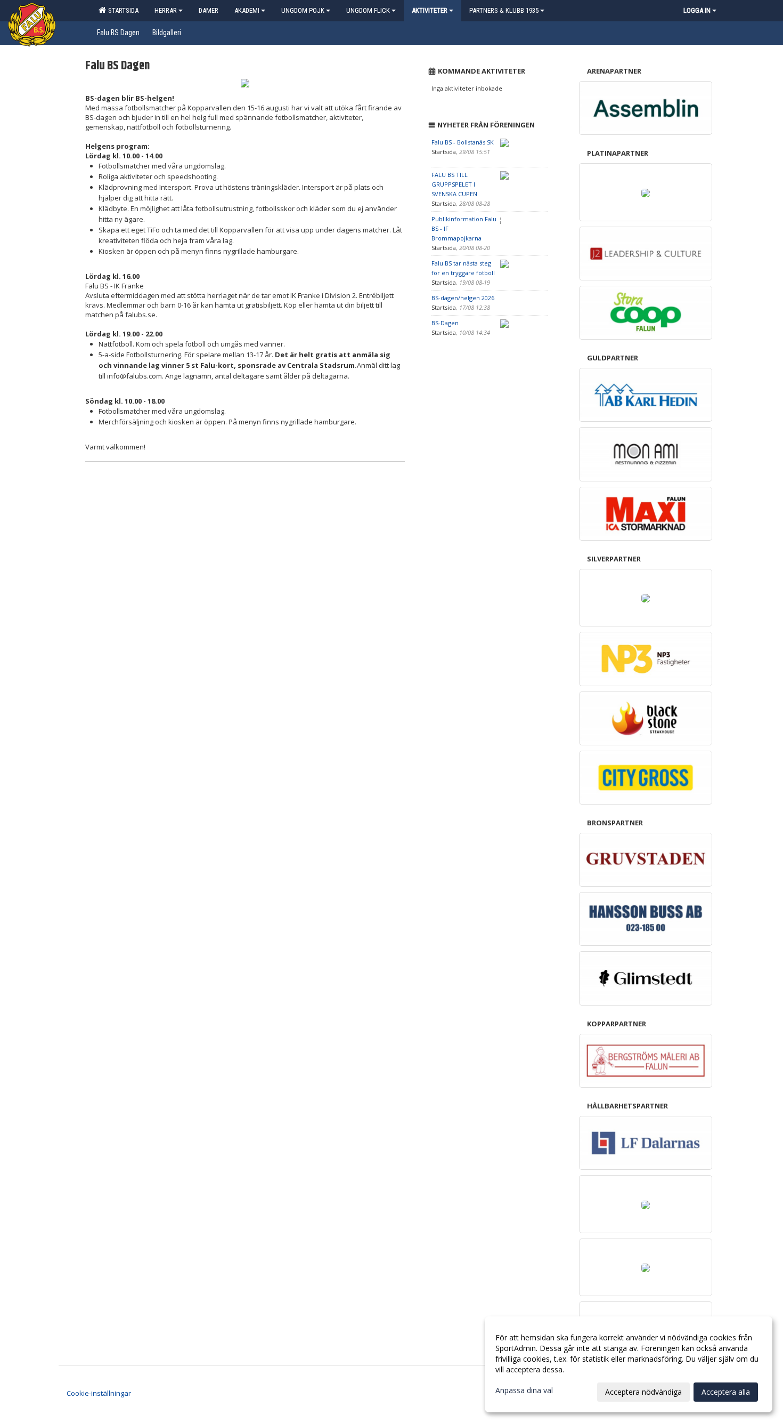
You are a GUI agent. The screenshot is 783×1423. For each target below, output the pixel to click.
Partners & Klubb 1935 (504, 10)
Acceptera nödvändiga (643, 1392)
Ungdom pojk (302, 10)
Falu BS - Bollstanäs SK (462, 142)
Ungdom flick (368, 10)
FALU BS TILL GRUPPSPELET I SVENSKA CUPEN (454, 184)
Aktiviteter (429, 10)
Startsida (121, 10)
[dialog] (628, 1364)
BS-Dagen (445, 323)
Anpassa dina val (524, 1390)
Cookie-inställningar (99, 1393)
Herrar (165, 10)
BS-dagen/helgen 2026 (462, 298)
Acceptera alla (726, 1392)
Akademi (246, 10)
